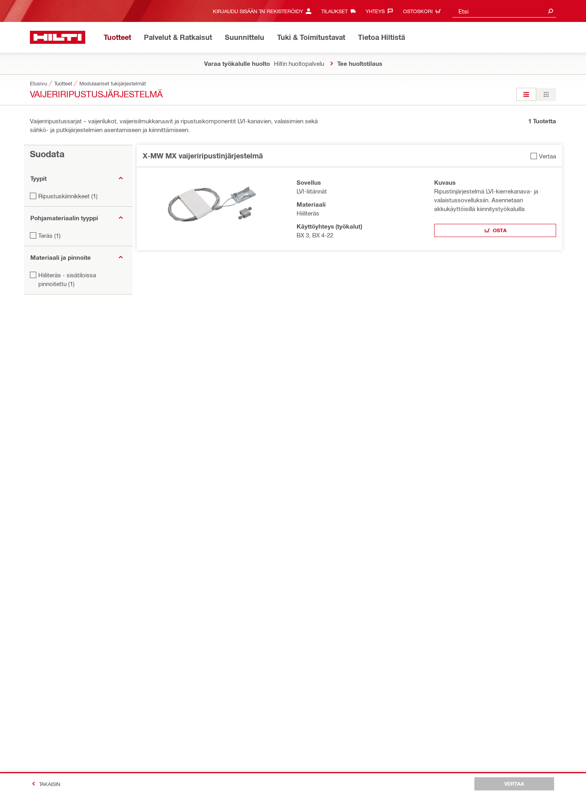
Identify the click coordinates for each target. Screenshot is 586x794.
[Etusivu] (57, 37)
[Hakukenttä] (550, 11)
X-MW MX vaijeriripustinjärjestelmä (203, 155)
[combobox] (504, 11)
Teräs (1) (49, 235)
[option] (526, 94)
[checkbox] (543, 155)
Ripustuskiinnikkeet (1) (68, 195)
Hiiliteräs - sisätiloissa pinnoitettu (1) (67, 279)
